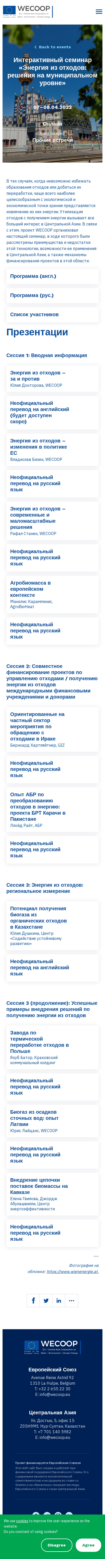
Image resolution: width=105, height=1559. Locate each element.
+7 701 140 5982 (54, 1431)
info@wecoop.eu (55, 1394)
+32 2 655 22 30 (55, 1388)
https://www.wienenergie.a (71, 1271)
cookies (22, 1521)
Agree (88, 1545)
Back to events (55, 46)
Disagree (57, 1545)
